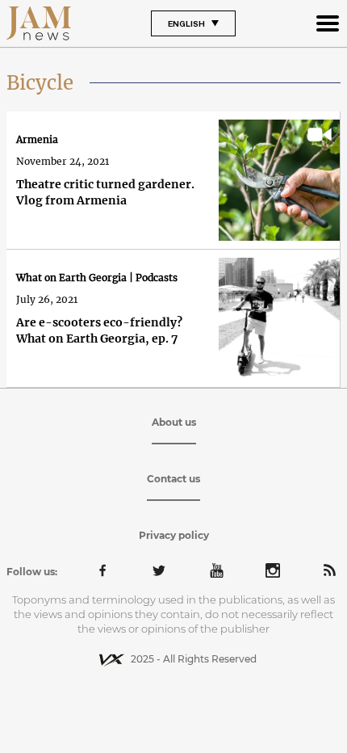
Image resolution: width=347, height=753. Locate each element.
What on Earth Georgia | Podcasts (97, 277)
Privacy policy (174, 535)
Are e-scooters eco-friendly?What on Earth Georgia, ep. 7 (99, 330)
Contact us (173, 479)
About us (174, 422)
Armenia (37, 139)
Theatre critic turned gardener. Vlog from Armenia (105, 192)
